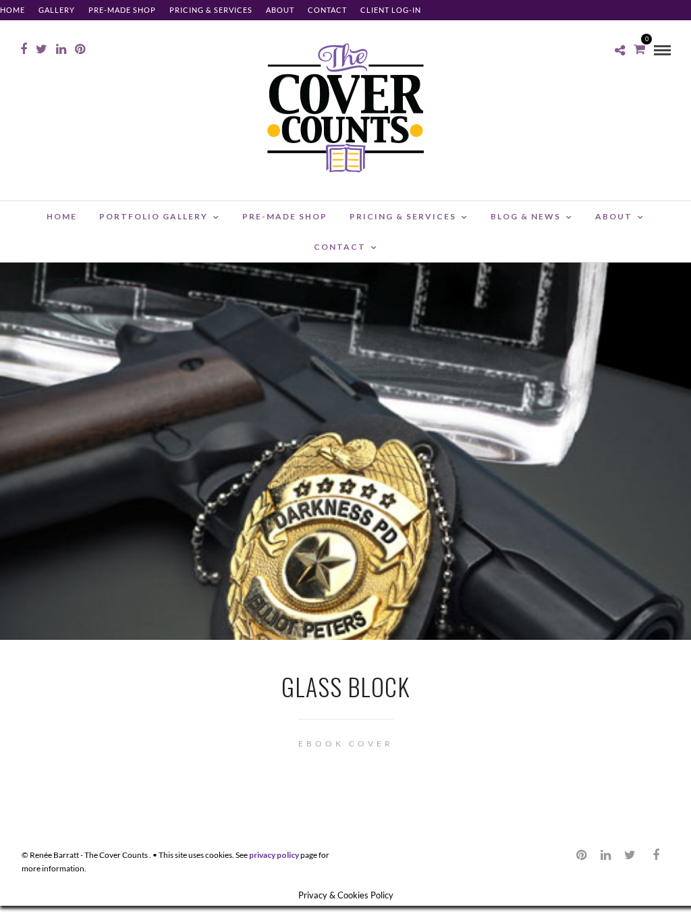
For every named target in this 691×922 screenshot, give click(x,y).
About (280, 9)
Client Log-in (390, 9)
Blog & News (526, 216)
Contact (327, 9)
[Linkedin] (61, 49)
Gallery (56, 9)
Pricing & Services (210, 9)
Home (12, 9)
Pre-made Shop (122, 9)
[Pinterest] (80, 49)
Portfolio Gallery (153, 216)
